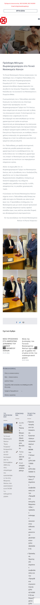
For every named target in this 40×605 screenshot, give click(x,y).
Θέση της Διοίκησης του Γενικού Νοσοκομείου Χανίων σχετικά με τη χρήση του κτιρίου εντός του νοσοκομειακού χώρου (29, 348)
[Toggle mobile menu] (39, 19)
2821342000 (21, 458)
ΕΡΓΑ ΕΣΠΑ (20, 11)
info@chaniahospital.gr (21, 468)
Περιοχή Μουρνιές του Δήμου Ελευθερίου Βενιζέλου (21, 438)
